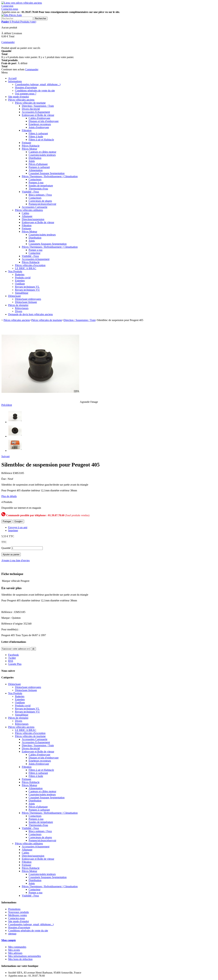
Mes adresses (15, 953)
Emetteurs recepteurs (40, 124)
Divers (18, 311)
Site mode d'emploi (18, 96)
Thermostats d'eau (38, 188)
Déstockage (14, 295)
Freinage (26, 142)
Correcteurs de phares (40, 200)
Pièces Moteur (29, 148)
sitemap (12, 933)
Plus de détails (9, 496)
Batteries (19, 274)
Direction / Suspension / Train (38, 105)
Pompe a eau (35, 249)
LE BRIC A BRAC (25, 268)
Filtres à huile (36, 136)
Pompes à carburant (39, 167)
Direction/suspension (33, 219)
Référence (7, 473)
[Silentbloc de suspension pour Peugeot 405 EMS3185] (15, 422)
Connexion (7, 5)
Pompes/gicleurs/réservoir (42, 204)
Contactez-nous (9, 8)
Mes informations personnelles (24, 956)
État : (4, 478)
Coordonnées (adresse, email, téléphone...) (37, 84)
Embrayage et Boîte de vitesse (38, 115)
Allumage (27, 216)
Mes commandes (17, 946)
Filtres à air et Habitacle (41, 139)
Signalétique (21, 292)
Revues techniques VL (27, 286)
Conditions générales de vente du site (35, 90)
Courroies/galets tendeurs (42, 154)
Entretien (20, 280)
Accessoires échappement (35, 259)
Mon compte (8, 940)
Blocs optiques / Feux (40, 194)
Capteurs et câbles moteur (42, 151)
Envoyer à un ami (17, 527)
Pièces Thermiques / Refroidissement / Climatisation (50, 176)
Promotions (14, 909)
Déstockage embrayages (28, 299)
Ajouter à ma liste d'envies (15, 560)
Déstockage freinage (26, 302)
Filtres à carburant (38, 133)
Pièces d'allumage (38, 164)
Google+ (18, 521)
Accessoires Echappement (36, 112)
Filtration (27, 130)
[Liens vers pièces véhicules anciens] (21, 2)
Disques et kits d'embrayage (44, 121)
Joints (32, 161)
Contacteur (34, 253)
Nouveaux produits (18, 912)
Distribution (35, 158)
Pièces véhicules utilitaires (29, 210)
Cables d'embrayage (39, 118)
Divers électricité (31, 108)
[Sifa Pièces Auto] (11, 15)
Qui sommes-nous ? (25, 93)
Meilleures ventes (17, 915)
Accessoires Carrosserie (34, 207)
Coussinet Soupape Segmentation (47, 173)
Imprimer (13, 530)
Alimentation (36, 170)
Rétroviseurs (21, 308)
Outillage (20, 283)
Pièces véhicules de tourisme (30, 102)
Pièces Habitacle (31, 145)
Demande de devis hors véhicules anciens (30, 314)
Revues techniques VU (27, 289)
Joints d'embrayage (39, 127)
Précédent (6, 404)
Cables (25, 213)
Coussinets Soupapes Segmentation (48, 243)
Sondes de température (41, 185)
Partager (7, 521)
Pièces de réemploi (18, 305)
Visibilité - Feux (30, 191)
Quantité (6, 548)
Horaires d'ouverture (26, 87)
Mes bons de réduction (20, 959)
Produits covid (22, 277)
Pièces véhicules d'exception (30, 265)
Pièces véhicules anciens (21, 99)
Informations (15, 81)
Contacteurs (35, 179)
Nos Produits (15, 271)
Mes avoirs (14, 949)
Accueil (12, 78)
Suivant (5, 456)
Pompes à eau (36, 182)
